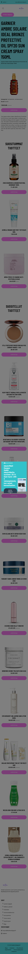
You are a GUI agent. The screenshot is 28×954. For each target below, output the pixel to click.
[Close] (2, 463)
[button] (10, 491)
